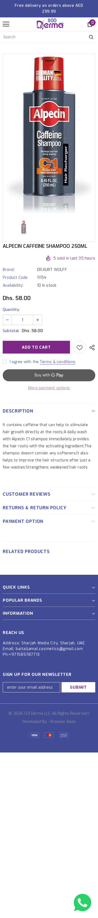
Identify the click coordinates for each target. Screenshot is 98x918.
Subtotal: (11, 330)
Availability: (13, 285)
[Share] (90, 347)
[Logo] (50, 24)
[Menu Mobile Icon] (6, 24)
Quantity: (11, 309)
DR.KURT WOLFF (52, 269)
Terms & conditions (57, 361)
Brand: (8, 269)
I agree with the (24, 361)
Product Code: (15, 277)
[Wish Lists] (79, 347)
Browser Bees (63, 721)
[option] (49, 134)
